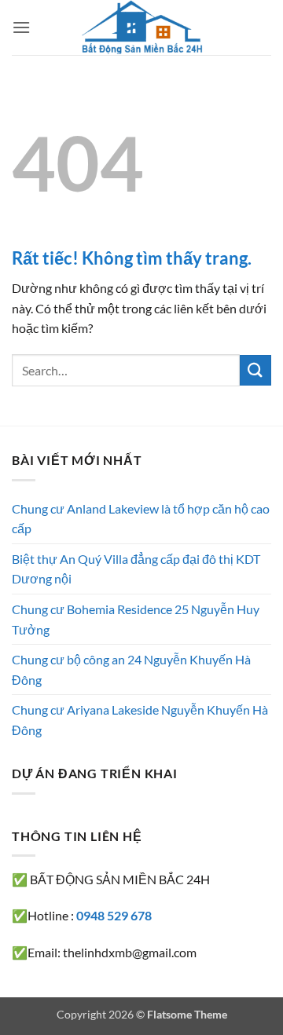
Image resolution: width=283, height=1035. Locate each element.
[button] (21, 27)
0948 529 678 (114, 915)
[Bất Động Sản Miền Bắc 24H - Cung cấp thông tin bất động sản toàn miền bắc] (141, 27)
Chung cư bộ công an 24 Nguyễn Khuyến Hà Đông (131, 669)
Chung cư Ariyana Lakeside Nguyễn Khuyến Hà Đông (140, 719)
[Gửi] (255, 370)
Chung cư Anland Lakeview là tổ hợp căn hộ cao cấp (141, 518)
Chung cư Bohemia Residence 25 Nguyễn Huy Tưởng (135, 619)
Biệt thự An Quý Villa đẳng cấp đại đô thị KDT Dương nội (136, 569)
